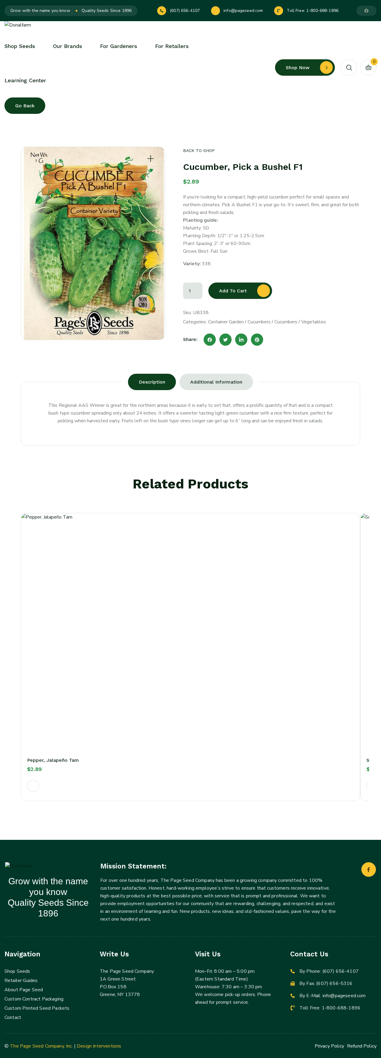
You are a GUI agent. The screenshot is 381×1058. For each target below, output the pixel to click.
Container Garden (226, 322)
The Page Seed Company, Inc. (41, 1046)
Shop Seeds (17, 971)
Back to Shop (199, 150)
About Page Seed (23, 989)
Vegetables (313, 322)
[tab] (152, 382)
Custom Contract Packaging (33, 999)
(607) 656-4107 (185, 10)
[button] (33, 786)
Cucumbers (259, 322)
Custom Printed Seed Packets (36, 1008)
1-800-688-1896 (322, 10)
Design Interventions (99, 1046)
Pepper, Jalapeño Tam (53, 760)
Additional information (216, 382)
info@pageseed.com (243, 10)
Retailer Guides (21, 980)
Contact (12, 1017)
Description (152, 382)
